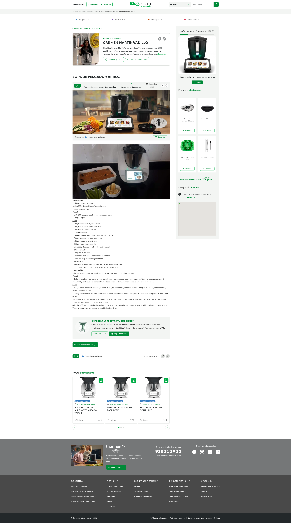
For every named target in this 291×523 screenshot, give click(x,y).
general (114, 11)
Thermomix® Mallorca (85, 11)
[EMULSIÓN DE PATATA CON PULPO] (154, 390)
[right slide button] (167, 427)
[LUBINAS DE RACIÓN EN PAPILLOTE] (121, 390)
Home (75, 11)
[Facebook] (194, 452)
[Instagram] (209, 452)
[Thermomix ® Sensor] (207, 146)
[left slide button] (75, 427)
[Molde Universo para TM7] (187, 146)
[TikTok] (217, 452)
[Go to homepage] (140, 4)
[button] (180, 4)
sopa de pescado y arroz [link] (127, 11)
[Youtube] (202, 452)
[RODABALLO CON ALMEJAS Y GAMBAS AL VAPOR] (88, 390)
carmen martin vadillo (102, 11)
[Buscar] (216, 4)
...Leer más (161, 54)
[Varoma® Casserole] (207, 107)
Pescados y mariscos (82, 401)
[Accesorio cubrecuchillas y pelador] (187, 107)
